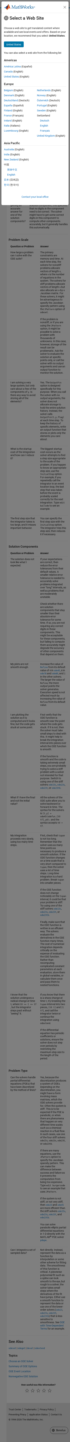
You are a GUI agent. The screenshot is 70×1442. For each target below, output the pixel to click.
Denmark (9, 95)
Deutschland (11, 100)
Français (45, 130)
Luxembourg (11, 130)
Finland (8, 110)
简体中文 (12, 169)
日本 (6, 179)
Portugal (42, 105)
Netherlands (44, 90)
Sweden (41, 110)
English (44, 125)
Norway (41, 95)
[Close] (64, 7)
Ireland (8, 120)
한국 (6, 184)
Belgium (8, 90)
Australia (9, 149)
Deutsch (44, 120)
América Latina (12, 66)
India (7, 154)
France (8, 115)
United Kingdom (46, 135)
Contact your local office (35, 196)
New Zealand (11, 159)
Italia (7, 125)
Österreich (42, 100)
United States (11, 76)
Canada (8, 71)
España (8, 105)
